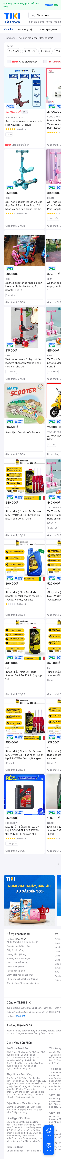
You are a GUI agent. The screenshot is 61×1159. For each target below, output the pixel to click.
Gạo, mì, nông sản (22, 1086)
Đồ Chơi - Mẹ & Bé (17, 1048)
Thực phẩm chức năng (23, 1124)
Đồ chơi (36, 1052)
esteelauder (28, 1030)
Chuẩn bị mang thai (22, 1068)
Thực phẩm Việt (32, 1081)
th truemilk (41, 1030)
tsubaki (50, 1033)
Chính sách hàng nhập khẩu (20, 975)
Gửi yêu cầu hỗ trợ (15, 950)
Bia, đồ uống (17, 1089)
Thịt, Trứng (21, 1078)
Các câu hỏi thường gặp (18, 946)
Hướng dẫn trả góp (16, 970)
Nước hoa (17, 1138)
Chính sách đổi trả (15, 966)
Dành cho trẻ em (21, 1092)
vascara (10, 1030)
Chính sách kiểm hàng (17, 962)
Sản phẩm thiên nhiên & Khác (24, 1131)
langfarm (21, 1033)
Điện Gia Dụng (15, 1146)
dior (18, 1030)
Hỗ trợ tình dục (31, 1138)
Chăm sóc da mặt (15, 1122)
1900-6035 (20, 939)
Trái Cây (11, 1078)
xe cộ (49, 21)
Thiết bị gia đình (33, 1150)
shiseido (11, 1033)
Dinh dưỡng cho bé (21, 1060)
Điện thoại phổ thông (22, 1109)
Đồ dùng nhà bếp (15, 1150)
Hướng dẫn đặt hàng (16, 954)
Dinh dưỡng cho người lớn (24, 1063)
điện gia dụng (36, 21)
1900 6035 (20, 1016)
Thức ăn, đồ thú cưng (22, 1094)
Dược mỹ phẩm (33, 1141)
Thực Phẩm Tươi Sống (19, 1074)
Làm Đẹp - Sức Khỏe (18, 1118)
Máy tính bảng (20, 1112)
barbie (51, 1030)
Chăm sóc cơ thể (21, 1127)
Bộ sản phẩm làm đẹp (24, 1139)
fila (43, 1033)
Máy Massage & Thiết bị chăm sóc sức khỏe (26, 1128)
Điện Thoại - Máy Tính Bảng (23, 1103)
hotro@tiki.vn (31, 979)
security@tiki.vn (31, 983)
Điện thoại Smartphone (18, 1107)
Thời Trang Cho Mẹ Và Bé (19, 1052)
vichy (37, 1033)
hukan (30, 1033)
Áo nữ (52, 1052)
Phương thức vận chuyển (18, 958)
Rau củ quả (17, 1081)
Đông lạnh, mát (27, 1083)
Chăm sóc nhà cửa (25, 1097)
